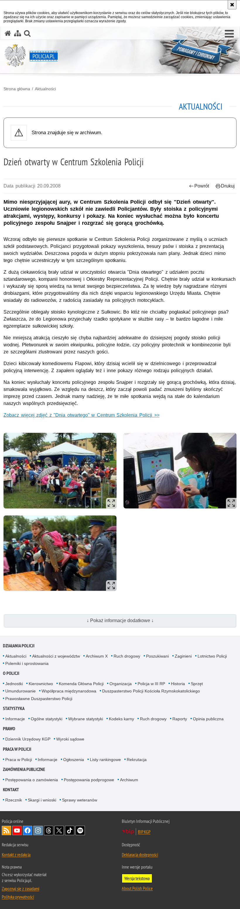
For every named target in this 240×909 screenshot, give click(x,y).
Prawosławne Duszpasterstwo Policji (38, 698)
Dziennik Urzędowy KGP (27, 739)
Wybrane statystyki (85, 718)
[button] (229, 34)
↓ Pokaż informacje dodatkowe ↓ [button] (120, 620)
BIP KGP (144, 832)
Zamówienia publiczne (24, 769)
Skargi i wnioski (42, 800)
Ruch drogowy (127, 656)
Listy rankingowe (105, 759)
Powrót (201, 185)
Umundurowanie (20, 691)
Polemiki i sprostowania (27, 663)
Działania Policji (19, 646)
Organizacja (120, 683)
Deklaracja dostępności (140, 854)
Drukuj (228, 185)
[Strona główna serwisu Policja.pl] (8, 33)
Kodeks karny (121, 718)
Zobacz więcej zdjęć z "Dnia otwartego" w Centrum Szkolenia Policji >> (82, 415)
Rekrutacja (137, 759)
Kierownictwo (41, 683)
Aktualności (45, 88)
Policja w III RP (151, 683)
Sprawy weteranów (79, 800)
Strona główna (17, 88)
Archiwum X (97, 656)
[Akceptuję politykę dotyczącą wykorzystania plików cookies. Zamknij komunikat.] (232, 4)
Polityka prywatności (18, 897)
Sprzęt (197, 683)
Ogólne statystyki (46, 718)
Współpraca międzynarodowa (69, 691)
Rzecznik (13, 800)
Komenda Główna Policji (81, 683)
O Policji (11, 673)
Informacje (15, 718)
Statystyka (14, 708)
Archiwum (129, 779)
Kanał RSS (6, 830)
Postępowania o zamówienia (31, 779)
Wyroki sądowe (70, 739)
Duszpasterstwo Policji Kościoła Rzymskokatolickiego (151, 691)
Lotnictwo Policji (212, 656)
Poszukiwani (157, 656)
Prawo (9, 729)
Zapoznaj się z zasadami (20, 888)
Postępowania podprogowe (89, 779)
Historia (178, 683)
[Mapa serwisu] (17, 33)
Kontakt (11, 790)
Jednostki (14, 683)
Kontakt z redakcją (16, 854)
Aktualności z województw (56, 656)
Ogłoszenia (73, 759)
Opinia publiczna (208, 718)
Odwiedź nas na (17, 830)
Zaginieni (183, 656)
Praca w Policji (17, 749)
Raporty (179, 718)
